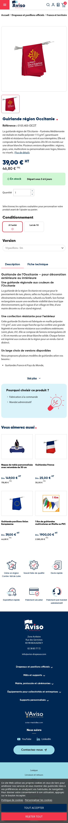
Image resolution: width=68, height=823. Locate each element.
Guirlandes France (44, 465)
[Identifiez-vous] (53, 5)
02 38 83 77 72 (34, 648)
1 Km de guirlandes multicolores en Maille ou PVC (50, 522)
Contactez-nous (32, 749)
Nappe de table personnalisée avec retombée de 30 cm (17, 466)
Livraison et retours (34, 775)
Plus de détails (22, 152)
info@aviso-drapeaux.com (34, 654)
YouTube (26, 739)
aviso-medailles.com (34, 723)
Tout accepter (34, 808)
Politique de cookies (12, 800)
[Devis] (58, 5)
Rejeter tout (34, 816)
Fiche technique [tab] (38, 264)
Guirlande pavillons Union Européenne (14, 522)
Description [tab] (12, 264)
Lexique (34, 770)
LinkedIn (46, 739)
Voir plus (32, 378)
